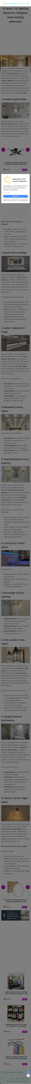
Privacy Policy (24, 1079)
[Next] (28, 150)
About (13, 1079)
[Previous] (3, 150)
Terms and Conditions (11, 1081)
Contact (18, 1079)
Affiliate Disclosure (23, 1081)
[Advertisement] (15, 38)
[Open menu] (27, 3)
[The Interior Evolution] (14, 3)
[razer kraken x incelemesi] (15, 1083)
